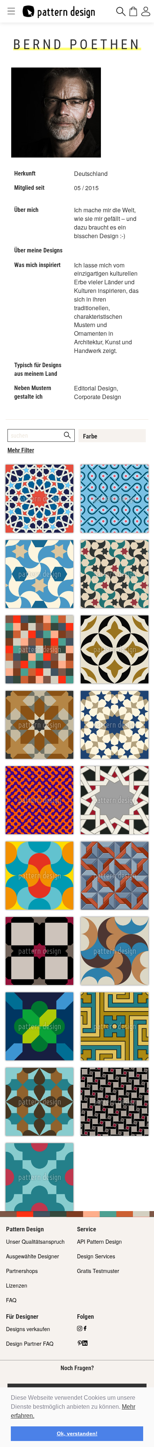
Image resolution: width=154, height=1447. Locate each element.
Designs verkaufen (28, 1329)
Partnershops (22, 1270)
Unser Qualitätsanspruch (35, 1241)
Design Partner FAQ (29, 1343)
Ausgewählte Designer (32, 1256)
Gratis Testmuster (98, 1270)
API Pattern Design (99, 1241)
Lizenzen (16, 1285)
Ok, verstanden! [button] (77, 1433)
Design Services (96, 1256)
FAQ (11, 1300)
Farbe (90, 436)
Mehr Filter (20, 450)
